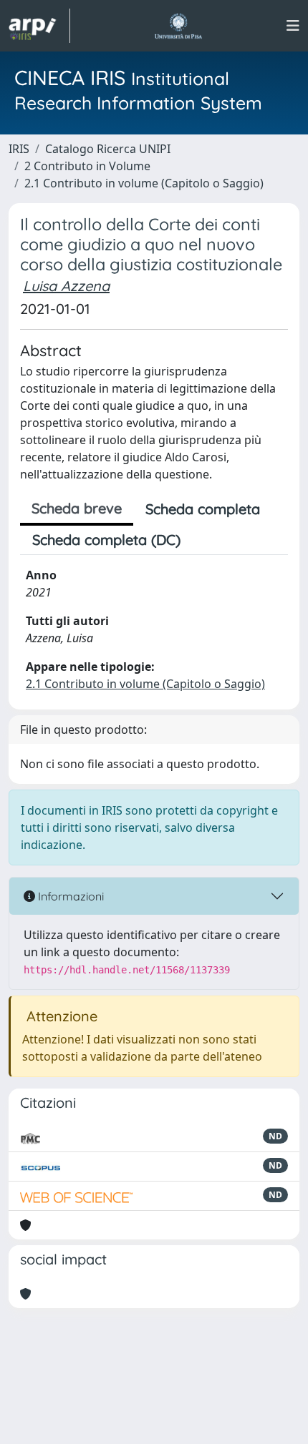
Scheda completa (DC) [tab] (106, 540)
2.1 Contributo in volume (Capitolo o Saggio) (144, 183)
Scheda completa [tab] (202, 509)
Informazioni (69, 896)
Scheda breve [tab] (77, 508)
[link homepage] (39, 26)
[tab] (205, 540)
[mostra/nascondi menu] (293, 26)
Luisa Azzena (66, 286)
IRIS (19, 149)
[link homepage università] (178, 26)
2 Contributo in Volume (87, 166)
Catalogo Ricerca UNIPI (107, 149)
